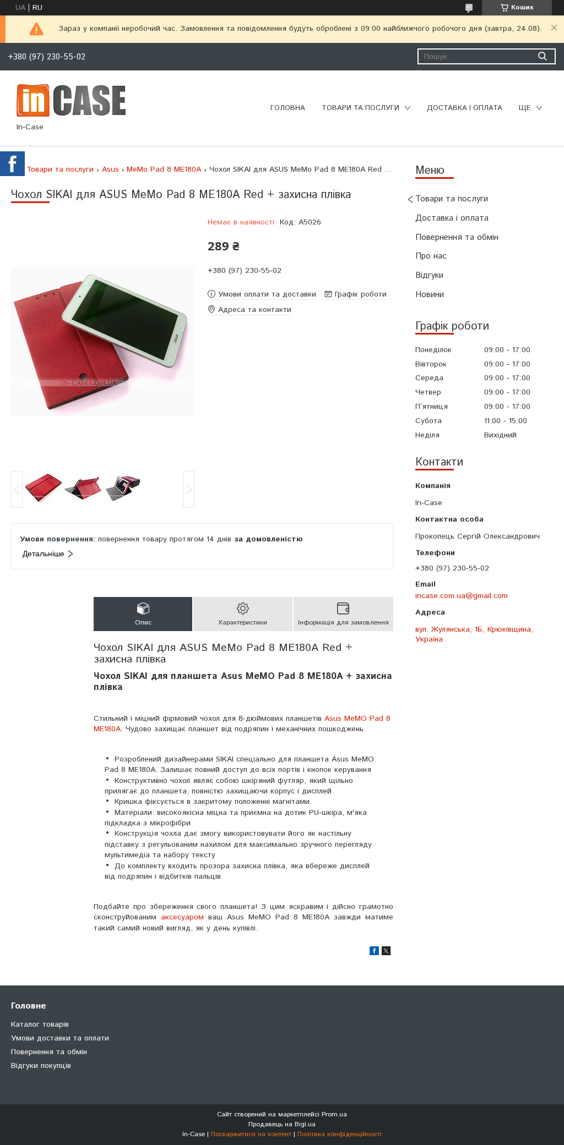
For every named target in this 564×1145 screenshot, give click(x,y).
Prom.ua (334, 1114)
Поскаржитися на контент (251, 1134)
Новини (429, 294)
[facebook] (374, 952)
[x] (386, 952)
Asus (110, 169)
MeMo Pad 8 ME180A (164, 169)
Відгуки (429, 275)
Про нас (431, 256)
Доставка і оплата (464, 108)
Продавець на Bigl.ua (282, 1124)
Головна (287, 108)
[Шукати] (542, 56)
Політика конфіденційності (339, 1134)
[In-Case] (71, 100)
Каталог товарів (40, 1024)
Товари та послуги (360, 108)
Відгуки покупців (41, 1065)
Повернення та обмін (456, 237)
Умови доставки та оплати (60, 1038)
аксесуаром (182, 917)
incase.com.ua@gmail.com (461, 595)
